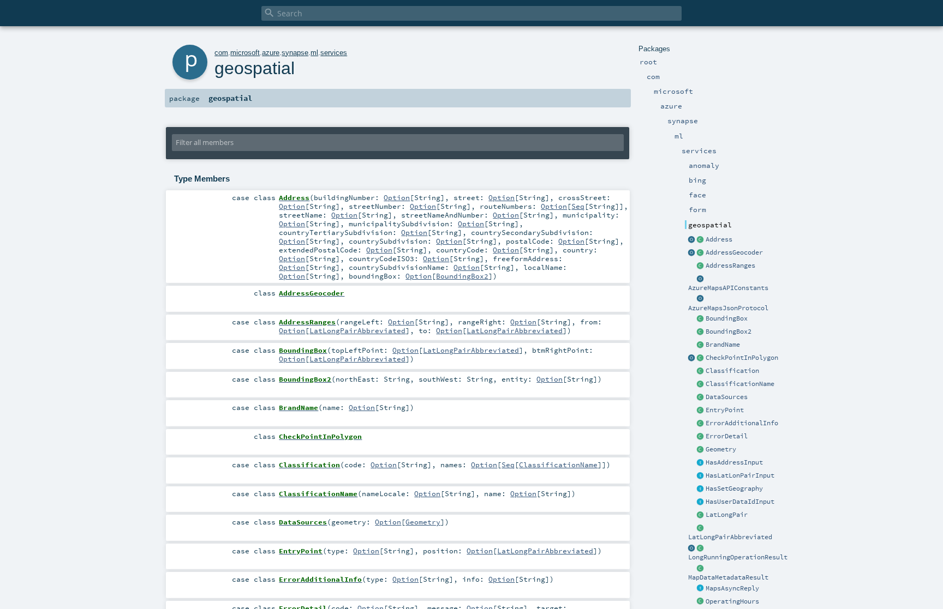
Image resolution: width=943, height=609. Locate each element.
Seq (577, 206)
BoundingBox (727, 318)
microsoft (245, 53)
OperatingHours (732, 601)
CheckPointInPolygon (742, 357)
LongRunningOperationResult (737, 557)
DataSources (727, 397)
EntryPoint (725, 410)
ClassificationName (740, 384)
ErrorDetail (727, 436)
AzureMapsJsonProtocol (728, 308)
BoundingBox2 (728, 331)
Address (719, 239)
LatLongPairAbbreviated (730, 537)
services (333, 53)
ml (314, 53)
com (221, 53)
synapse (295, 53)
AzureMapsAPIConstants (728, 288)
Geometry (721, 449)
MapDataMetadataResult (728, 577)
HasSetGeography (734, 488)
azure (270, 53)
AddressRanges (730, 265)
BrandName (723, 344)
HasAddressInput (734, 462)
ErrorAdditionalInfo (742, 423)
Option (397, 197)
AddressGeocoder (734, 252)
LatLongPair (727, 514)
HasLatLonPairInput (740, 475)
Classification (732, 371)
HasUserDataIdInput (740, 501)
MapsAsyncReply (732, 588)
